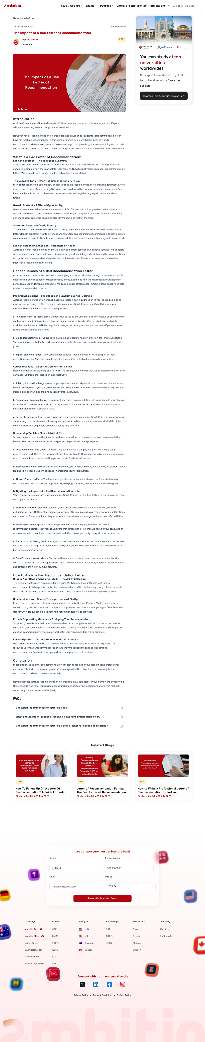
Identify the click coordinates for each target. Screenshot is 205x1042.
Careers (122, 5)
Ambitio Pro (31, 929)
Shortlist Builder (33, 949)
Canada (88, 949)
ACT (54, 956)
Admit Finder (31, 943)
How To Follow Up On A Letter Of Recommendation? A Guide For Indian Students (41, 790)
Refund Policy (124, 995)
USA (87, 929)
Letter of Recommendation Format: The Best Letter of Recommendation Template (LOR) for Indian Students (101, 790)
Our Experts (166, 936)
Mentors (137, 943)
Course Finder (32, 956)
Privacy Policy (81, 995)
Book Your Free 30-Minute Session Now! (164, 95)
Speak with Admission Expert (102, 898)
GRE (54, 929)
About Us (164, 929)
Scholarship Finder (34, 963)
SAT (54, 963)
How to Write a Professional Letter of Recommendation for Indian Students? (163, 790)
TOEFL (55, 943)
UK (86, 936)
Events (136, 936)
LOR (121, 39)
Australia (89, 943)
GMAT (55, 936)
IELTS (55, 949)
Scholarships (138, 5)
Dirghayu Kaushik (29, 39)
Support (137, 949)
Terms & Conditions (102, 995)
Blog (135, 929)
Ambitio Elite (32, 936)
